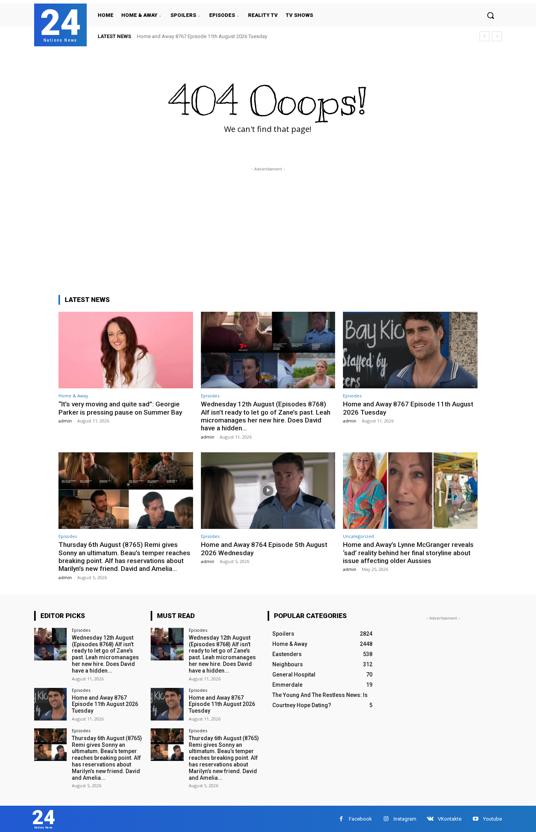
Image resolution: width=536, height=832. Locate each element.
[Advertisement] (268, 228)
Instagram (405, 819)
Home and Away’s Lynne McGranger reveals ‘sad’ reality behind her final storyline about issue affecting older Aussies (408, 553)
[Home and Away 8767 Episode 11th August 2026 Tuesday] (410, 350)
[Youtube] (475, 819)
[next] (497, 36)
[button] (490, 15)
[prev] (484, 36)
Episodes (210, 395)
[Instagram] (386, 819)
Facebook (360, 819)
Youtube (492, 819)
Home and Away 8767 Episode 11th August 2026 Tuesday (202, 36)
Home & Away (73, 395)
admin (65, 421)
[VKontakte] (430, 819)
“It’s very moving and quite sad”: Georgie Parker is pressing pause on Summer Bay (120, 408)
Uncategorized (358, 536)
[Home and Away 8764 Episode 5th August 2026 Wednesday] (268, 490)
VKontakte (449, 819)
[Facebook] (341, 819)
